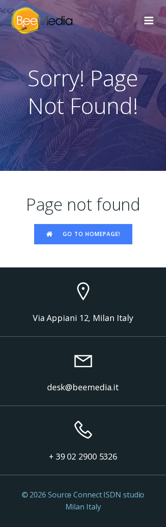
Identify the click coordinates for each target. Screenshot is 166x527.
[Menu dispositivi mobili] (149, 21)
